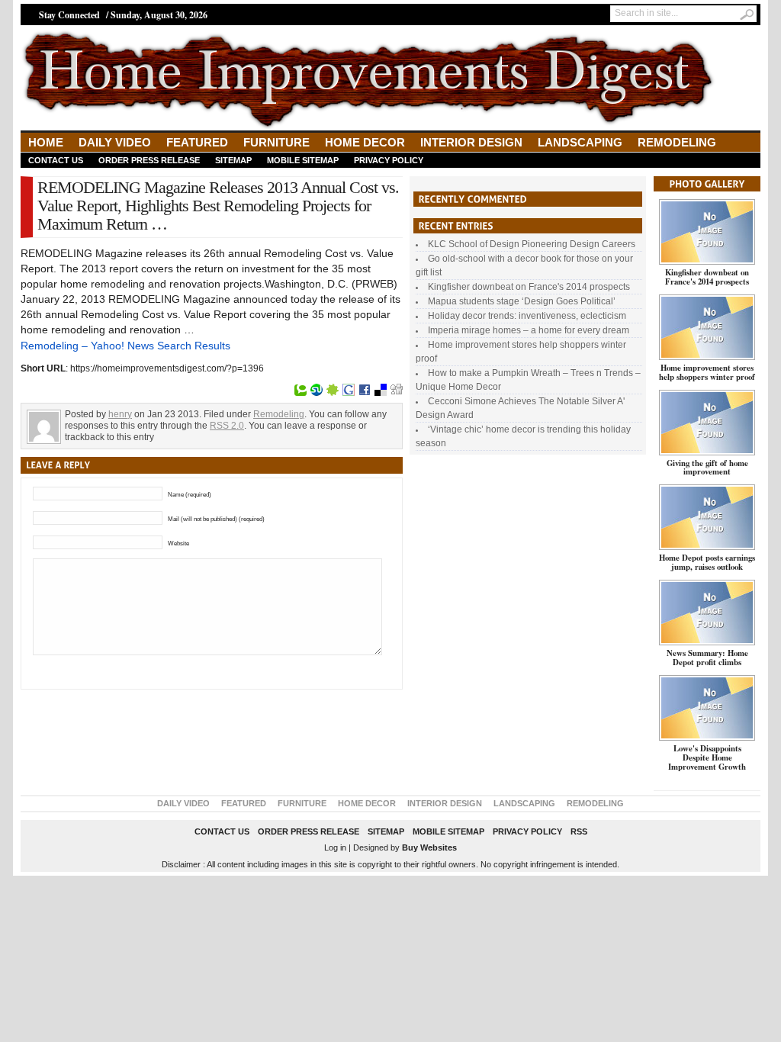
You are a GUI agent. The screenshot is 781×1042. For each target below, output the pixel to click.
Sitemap (233, 160)
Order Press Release (149, 160)
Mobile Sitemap (303, 160)
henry (120, 414)
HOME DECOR (365, 142)
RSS (578, 831)
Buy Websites (429, 847)
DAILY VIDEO (115, 142)
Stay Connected (69, 14)
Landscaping (580, 142)
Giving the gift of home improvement (707, 467)
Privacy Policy (388, 160)
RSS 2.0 (227, 425)
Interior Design (471, 142)
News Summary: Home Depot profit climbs (707, 657)
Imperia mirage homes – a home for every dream (528, 330)
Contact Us (55, 160)
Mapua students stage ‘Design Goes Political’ (521, 301)
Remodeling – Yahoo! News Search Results (125, 345)
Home (45, 142)
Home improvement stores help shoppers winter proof (707, 372)
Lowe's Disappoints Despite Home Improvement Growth (707, 757)
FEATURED (197, 142)
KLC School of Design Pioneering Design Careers (531, 244)
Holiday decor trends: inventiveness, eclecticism (527, 315)
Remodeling (677, 142)
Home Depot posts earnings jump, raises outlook (707, 562)
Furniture (276, 142)
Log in (335, 847)
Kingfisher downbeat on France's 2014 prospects (529, 286)
